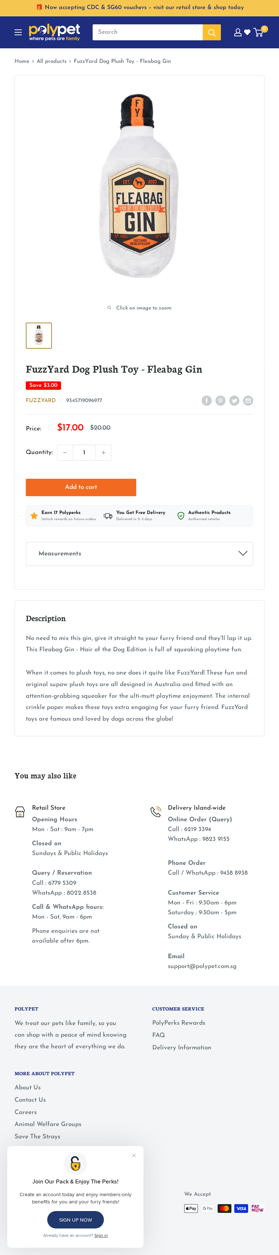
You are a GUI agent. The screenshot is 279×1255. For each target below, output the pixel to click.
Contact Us (30, 1100)
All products (51, 61)
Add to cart (81, 487)
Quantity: (39, 452)
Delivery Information (181, 1048)
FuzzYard (41, 401)
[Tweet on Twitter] (234, 400)
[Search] (212, 32)
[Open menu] (18, 32)
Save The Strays (37, 1137)
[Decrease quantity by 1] (65, 452)
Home (22, 61)
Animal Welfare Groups (48, 1124)
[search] (148, 32)
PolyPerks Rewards (178, 1023)
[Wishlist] (248, 32)
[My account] (238, 32)
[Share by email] (248, 400)
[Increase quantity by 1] (103, 452)
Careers (26, 1112)
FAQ (158, 1035)
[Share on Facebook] (207, 400)
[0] (258, 32)
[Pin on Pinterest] (220, 400)
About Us (28, 1088)
